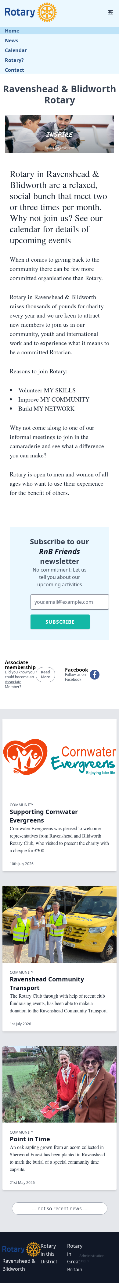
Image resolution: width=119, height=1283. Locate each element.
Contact (14, 70)
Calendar (16, 50)
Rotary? (14, 60)
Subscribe (59, 621)
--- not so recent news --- (60, 1208)
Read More (45, 674)
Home (12, 30)
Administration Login (91, 1258)
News (11, 40)
